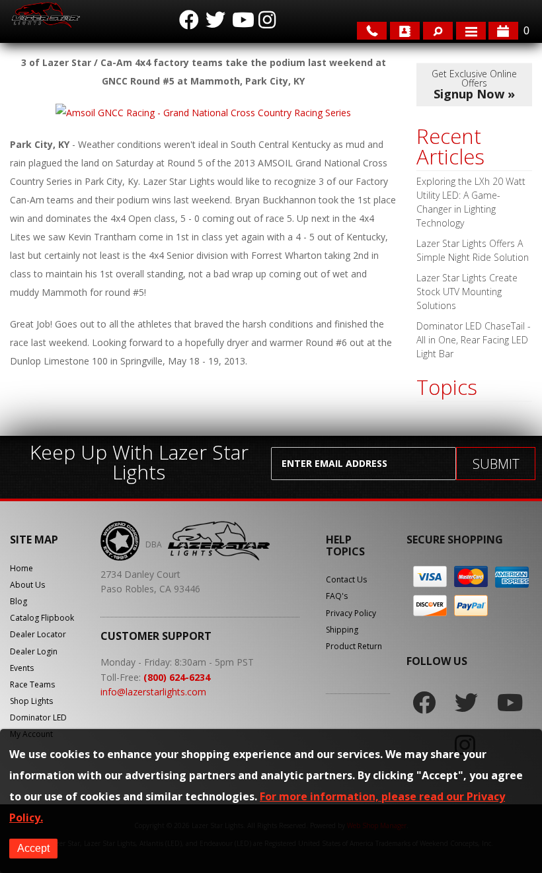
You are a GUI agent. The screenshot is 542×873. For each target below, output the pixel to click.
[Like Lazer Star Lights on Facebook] (189, 20)
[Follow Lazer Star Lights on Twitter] (215, 20)
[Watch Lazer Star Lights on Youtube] (242, 20)
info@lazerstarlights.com (153, 691)
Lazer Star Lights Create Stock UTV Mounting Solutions (467, 291)
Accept (33, 848)
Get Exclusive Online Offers (474, 84)
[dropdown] (471, 31)
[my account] (405, 31)
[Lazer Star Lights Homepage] (45, 15)
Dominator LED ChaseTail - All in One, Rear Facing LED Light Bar (473, 340)
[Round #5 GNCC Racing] (203, 112)
